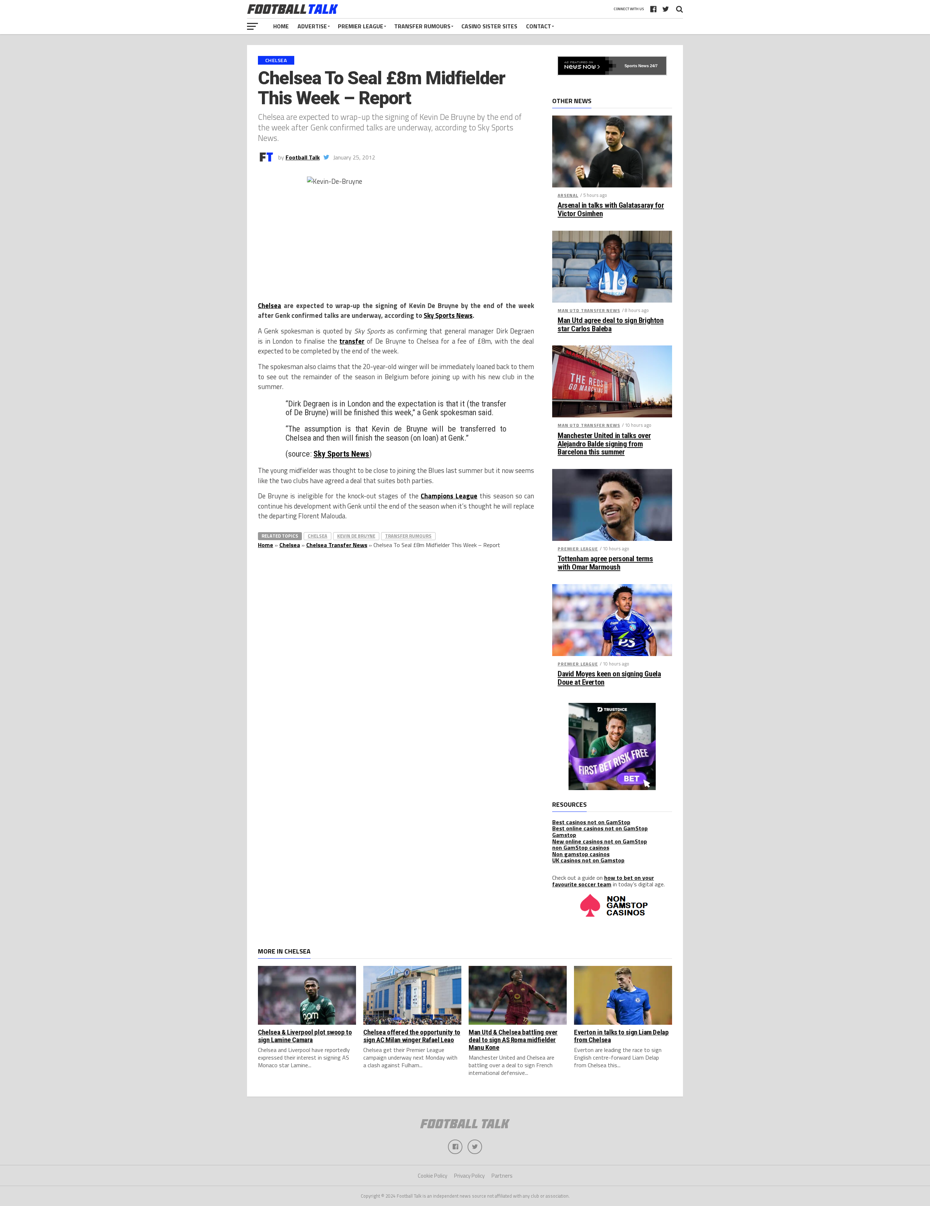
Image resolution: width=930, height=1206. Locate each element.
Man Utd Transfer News (589, 310)
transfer (351, 341)
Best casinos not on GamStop (591, 822)
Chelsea (269, 305)
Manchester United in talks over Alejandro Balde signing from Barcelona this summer (604, 444)
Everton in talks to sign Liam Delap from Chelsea (621, 1036)
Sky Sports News (448, 315)
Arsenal (568, 195)
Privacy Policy (469, 1175)
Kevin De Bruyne (356, 535)
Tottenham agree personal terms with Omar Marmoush (605, 563)
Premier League (360, 26)
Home (281, 26)
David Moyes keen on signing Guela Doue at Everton (609, 678)
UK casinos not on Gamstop (588, 860)
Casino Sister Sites (489, 26)
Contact (538, 26)
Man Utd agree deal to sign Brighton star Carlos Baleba (610, 324)
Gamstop (564, 834)
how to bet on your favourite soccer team (603, 881)
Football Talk (303, 157)
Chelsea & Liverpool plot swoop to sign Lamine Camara (305, 1036)
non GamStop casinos (580, 847)
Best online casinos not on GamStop (600, 828)
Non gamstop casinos (581, 854)
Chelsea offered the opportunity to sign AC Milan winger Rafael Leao (411, 1036)
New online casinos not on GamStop (599, 841)
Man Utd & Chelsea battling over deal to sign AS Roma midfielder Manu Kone (513, 1040)
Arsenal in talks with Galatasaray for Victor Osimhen (611, 209)
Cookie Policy (432, 1175)
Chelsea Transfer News (336, 545)
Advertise (312, 26)
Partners (502, 1175)
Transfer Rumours (422, 26)
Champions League (449, 496)
